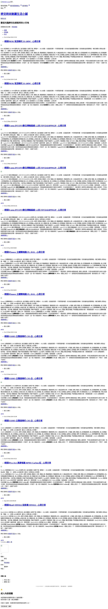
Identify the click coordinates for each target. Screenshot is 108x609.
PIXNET (41, 586)
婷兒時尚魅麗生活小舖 (14, 13)
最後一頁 (9, 542)
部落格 (6, 32)
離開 (10, 606)
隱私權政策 (63, 586)
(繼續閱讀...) (4, 67)
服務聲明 (70, 586)
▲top (2, 76)
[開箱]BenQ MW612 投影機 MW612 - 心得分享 (25, 505)
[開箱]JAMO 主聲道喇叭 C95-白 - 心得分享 (23, 336)
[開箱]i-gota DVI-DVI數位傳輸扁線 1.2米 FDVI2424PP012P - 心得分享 (35, 126)
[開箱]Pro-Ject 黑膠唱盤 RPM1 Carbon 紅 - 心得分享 (27, 463)
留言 (13, 70)
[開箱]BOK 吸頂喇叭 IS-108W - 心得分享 (22, 41)
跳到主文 (3, 18)
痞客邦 (10, 70)
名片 (5, 34)
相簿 (5, 30)
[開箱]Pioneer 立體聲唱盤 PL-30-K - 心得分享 (24, 252)
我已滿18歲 (4, 606)
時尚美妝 (14, 27)
